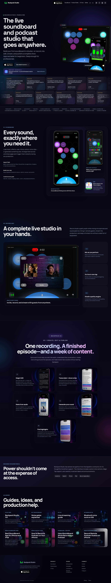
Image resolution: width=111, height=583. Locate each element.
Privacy (85, 580)
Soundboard (67, 2)
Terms (89, 580)
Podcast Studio (75, 2)
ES (92, 2)
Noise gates (68, 566)
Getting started (69, 564)
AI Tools (82, 2)
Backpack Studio (13, 3)
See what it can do (22, 64)
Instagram (84, 570)
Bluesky (83, 566)
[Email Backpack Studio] (96, 3)
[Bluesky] (102, 3)
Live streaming (69, 568)
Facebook (84, 568)
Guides (86, 2)
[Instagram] (105, 3)
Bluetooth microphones (69, 571)
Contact (83, 564)
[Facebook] (99, 3)
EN (90, 2)
